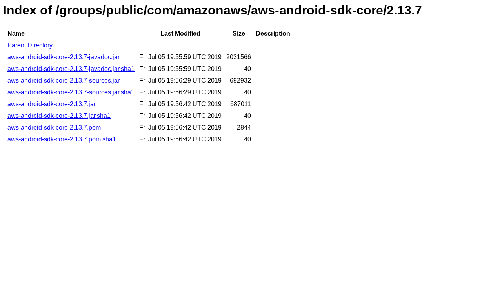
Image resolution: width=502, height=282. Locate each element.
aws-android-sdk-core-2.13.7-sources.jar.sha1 (71, 92)
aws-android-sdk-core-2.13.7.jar (51, 104)
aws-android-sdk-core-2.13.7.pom (54, 127)
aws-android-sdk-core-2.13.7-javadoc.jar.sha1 (71, 68)
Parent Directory (30, 45)
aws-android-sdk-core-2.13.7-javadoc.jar (63, 57)
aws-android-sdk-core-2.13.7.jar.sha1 (59, 115)
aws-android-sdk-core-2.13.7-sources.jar (63, 80)
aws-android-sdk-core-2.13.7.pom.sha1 (61, 139)
